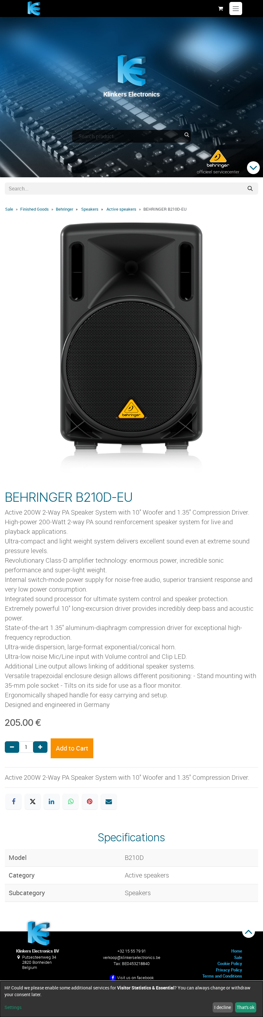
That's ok (245, 1007)
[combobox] (131, 136)
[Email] (108, 801)
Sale (9, 209)
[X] (32, 801)
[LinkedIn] (51, 801)
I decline (222, 1007)
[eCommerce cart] (220, 8)
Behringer (64, 209)
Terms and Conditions (222, 976)
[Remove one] (12, 747)
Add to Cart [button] (72, 748)
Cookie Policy (229, 963)
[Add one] (40, 747)
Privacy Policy (229, 970)
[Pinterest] (90, 801)
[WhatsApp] (70, 801)
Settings (12, 1007)
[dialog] (131, 999)
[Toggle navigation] (235, 8)
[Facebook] (13, 801)
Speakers (89, 209)
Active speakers (121, 209)
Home (236, 951)
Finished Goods (34, 209)
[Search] (250, 188)
